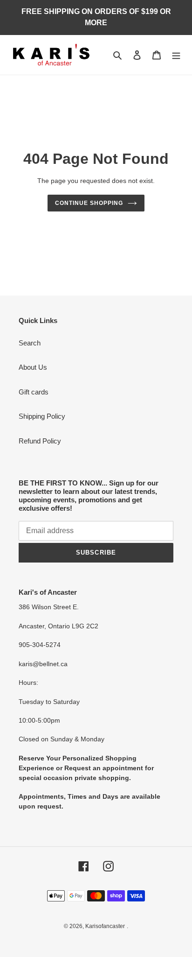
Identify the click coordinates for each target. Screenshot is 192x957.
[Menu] (176, 55)
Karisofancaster (105, 926)
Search (30, 343)
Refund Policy (40, 441)
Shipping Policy (42, 416)
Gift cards (33, 392)
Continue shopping (89, 203)
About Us (33, 367)
